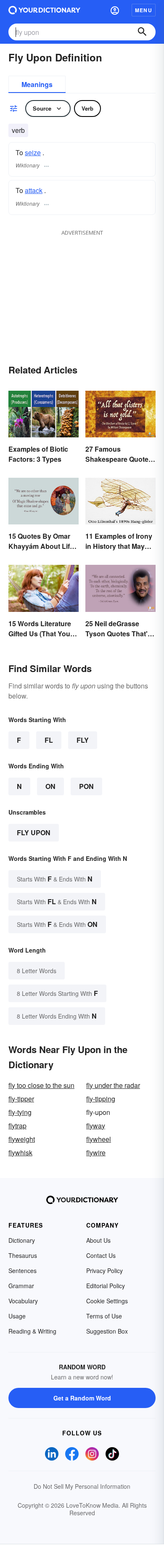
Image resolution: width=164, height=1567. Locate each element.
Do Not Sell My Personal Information (82, 1486)
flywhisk (20, 1152)
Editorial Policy (105, 1285)
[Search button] (142, 32)
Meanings (37, 84)
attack (33, 190)
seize (33, 152)
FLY (83, 740)
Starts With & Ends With (55, 879)
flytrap (17, 1125)
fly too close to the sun (41, 1085)
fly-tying (20, 1112)
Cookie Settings (107, 1301)
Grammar (21, 1285)
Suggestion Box (107, 1331)
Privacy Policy (104, 1270)
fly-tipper (21, 1099)
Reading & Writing (32, 1331)
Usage (17, 1316)
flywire (96, 1152)
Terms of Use (104, 1316)
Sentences (22, 1270)
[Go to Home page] (44, 10)
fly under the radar (113, 1085)
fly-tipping (100, 1099)
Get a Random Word (82, 1398)
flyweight (21, 1139)
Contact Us (101, 1255)
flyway (95, 1125)
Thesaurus (22, 1255)
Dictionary (21, 1240)
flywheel (98, 1139)
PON (86, 786)
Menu (143, 10)
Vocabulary (23, 1301)
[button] (115, 10)
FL (49, 740)
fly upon (33, 832)
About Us (98, 1240)
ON (50, 786)
